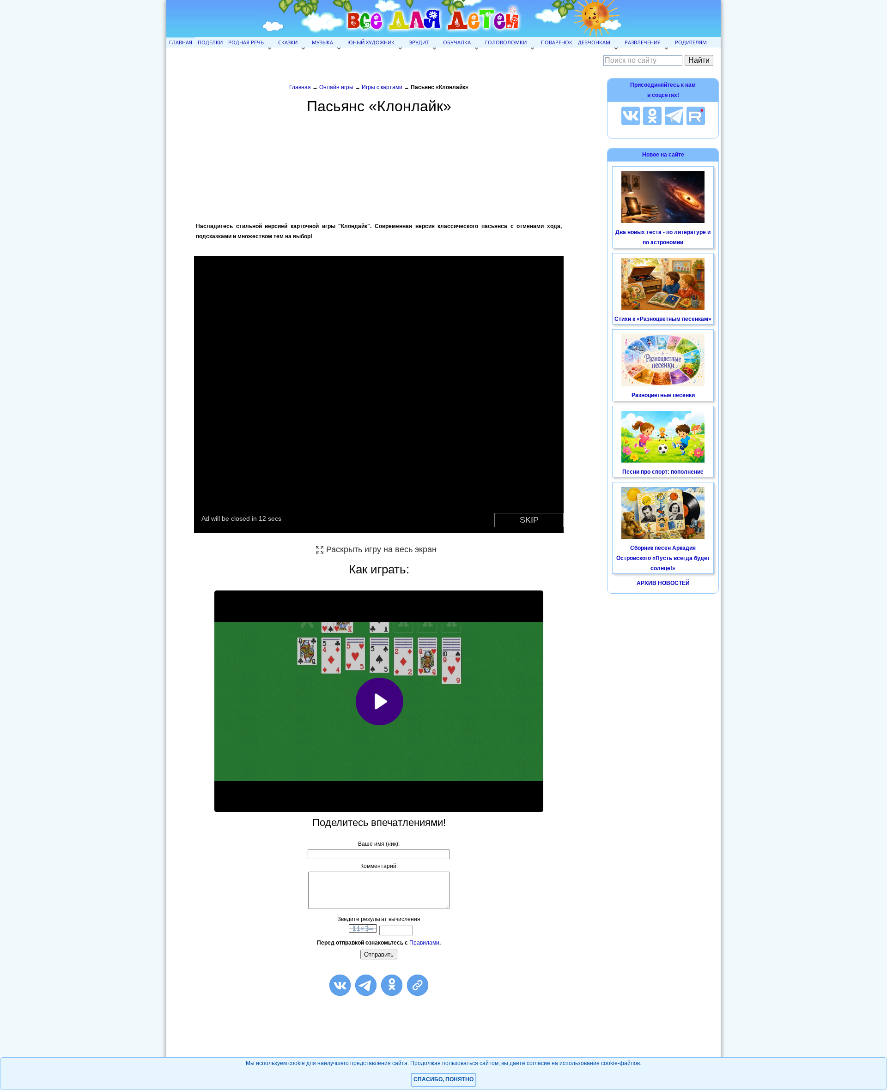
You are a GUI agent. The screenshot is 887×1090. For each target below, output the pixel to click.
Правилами (424, 942)
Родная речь (246, 42)
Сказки (288, 42)
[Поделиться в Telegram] (366, 985)
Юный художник (371, 42)
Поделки (210, 42)
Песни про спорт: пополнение (663, 472)
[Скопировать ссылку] (417, 985)
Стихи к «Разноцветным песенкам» (662, 319)
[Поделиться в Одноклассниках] (391, 985)
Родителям (691, 42)
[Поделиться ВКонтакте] (340, 985)
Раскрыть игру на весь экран (381, 549)
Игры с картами (383, 87)
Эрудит (419, 42)
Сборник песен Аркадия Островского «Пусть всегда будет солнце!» (663, 558)
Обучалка (457, 42)
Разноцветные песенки (663, 395)
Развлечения (643, 42)
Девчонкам (594, 42)
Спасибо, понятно (443, 1079)
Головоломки (506, 42)
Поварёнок (556, 42)
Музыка (322, 42)
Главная (180, 42)
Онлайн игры (336, 87)
